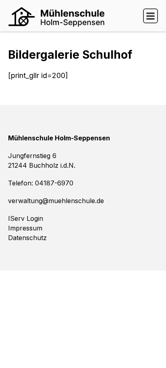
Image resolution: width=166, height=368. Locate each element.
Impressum (25, 228)
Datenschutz (27, 238)
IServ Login (25, 218)
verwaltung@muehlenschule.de (56, 201)
